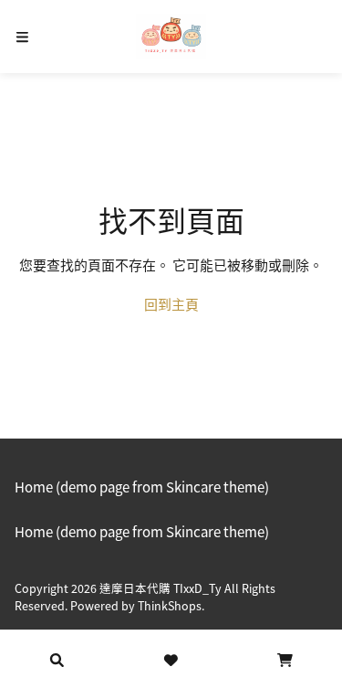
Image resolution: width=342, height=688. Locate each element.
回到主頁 (171, 303)
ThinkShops (170, 605)
